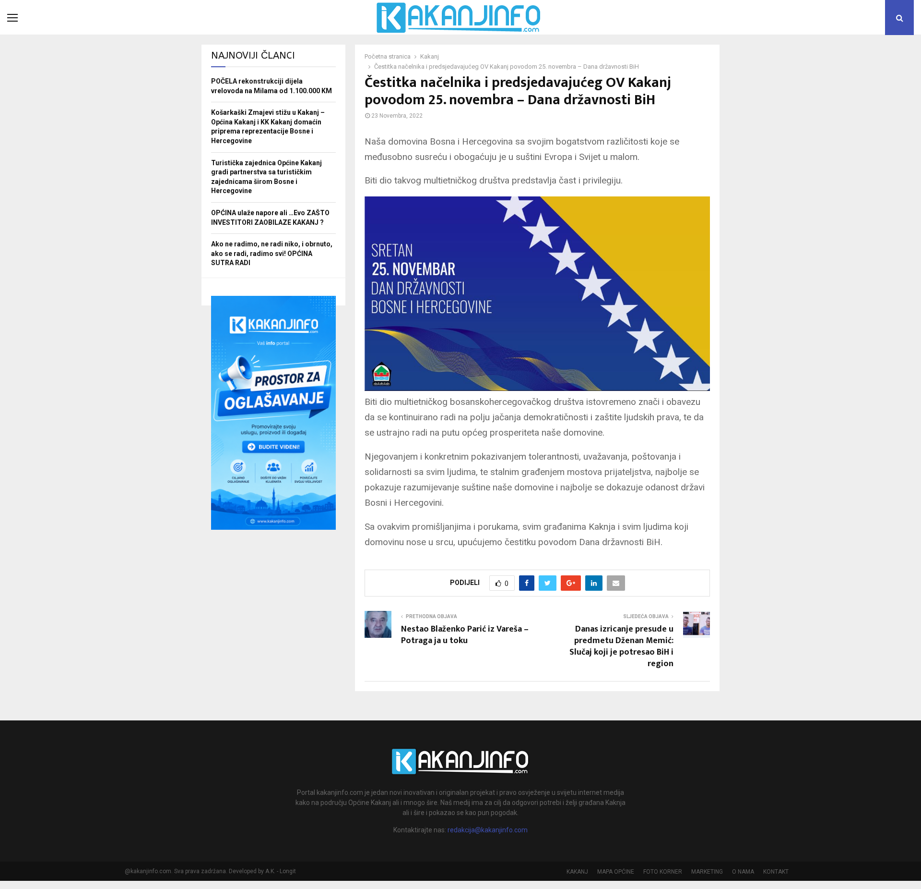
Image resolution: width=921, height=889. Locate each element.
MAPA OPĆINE (615, 871)
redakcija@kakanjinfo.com (488, 830)
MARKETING (707, 871)
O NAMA (743, 871)
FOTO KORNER (662, 871)
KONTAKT (776, 871)
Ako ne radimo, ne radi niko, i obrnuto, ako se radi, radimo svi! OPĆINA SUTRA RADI (271, 253)
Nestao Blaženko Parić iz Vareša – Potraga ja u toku (465, 635)
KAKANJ (577, 871)
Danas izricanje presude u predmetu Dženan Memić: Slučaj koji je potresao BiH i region (621, 646)
